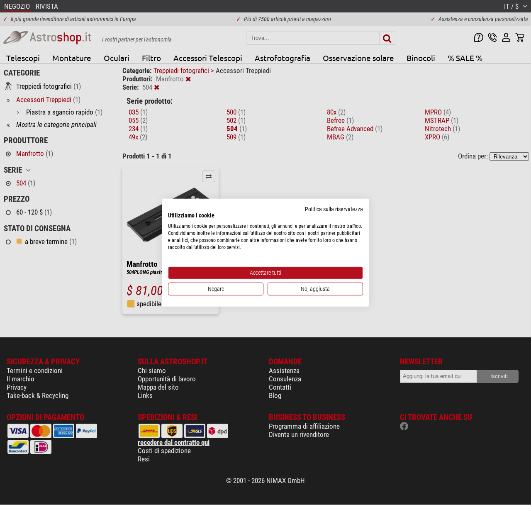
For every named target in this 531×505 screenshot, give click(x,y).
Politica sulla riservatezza (334, 208)
